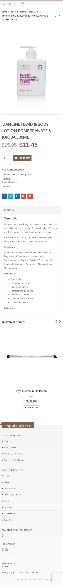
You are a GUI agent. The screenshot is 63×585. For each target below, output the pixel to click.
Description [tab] (9, 209)
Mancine (6, 179)
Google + (23, 196)
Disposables (9, 514)
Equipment (8, 507)
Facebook (4, 196)
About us (8, 441)
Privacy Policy (10, 447)
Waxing (7, 482)
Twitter (10, 196)
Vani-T (32, 397)
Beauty (16, 174)
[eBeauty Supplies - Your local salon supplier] (31, 4)
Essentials (8, 520)
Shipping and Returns (14, 454)
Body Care (26, 174)
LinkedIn (17, 196)
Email (30, 196)
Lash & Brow (10, 488)
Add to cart (24, 158)
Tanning (7, 476)
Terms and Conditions (14, 460)
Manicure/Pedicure (12, 495)
